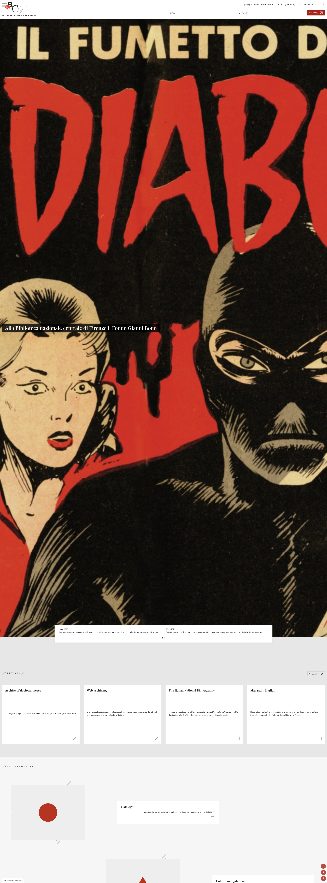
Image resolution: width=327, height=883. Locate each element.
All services (314, 674)
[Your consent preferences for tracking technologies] (13, 880)
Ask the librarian (306, 4)
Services (242, 13)
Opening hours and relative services (258, 4)
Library (171, 13)
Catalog (313, 12)
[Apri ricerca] (323, 866)
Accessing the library (286, 4)
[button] (162, 638)
